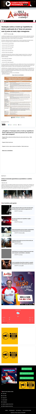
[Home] (2, 21)
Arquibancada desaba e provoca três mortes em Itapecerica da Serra (22, 241)
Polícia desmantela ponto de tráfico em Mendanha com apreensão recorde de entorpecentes (23, 230)
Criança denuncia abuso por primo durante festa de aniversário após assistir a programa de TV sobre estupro (22, 208)
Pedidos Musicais (27, 368)
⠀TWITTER (4, 393)
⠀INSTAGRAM (4, 399)
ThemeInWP (23, 412)
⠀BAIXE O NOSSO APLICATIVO (7, 404)
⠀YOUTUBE (4, 395)
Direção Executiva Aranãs (27, 378)
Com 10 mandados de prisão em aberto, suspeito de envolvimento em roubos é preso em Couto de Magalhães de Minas (22, 263)
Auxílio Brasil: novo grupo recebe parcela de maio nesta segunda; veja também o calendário (22, 252)
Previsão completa (4, 322)
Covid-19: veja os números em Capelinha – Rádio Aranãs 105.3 (17, 146)
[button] (2, 375)
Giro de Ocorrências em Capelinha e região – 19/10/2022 (21, 219)
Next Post (3, 175)
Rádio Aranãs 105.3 (9, 142)
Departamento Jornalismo (27, 373)
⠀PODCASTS (4, 397)
